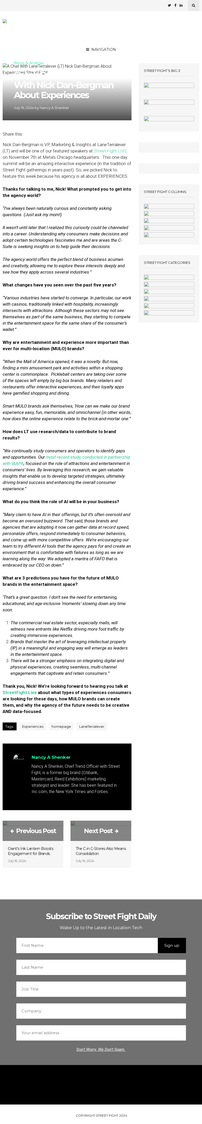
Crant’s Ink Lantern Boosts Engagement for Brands (30, 851)
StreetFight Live (20, 692)
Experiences (32, 726)
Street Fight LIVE (110, 151)
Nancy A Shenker (54, 108)
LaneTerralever (91, 726)
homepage (61, 726)
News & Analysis (29, 63)
